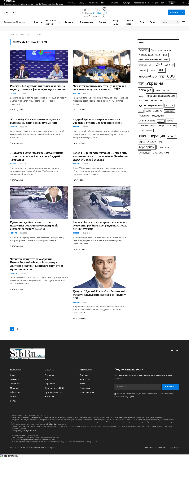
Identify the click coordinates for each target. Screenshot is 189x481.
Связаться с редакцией (124, 397)
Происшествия (87, 22)
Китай (142, 70)
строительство (147, 141)
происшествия (145, 130)
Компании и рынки (172, 3)
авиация (145, 90)
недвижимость (147, 125)
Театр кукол (116, 22)
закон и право (157, 100)
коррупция (169, 111)
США (141, 84)
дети (140, 100)
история (169, 106)
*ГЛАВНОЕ (13, 93)
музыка (160, 121)
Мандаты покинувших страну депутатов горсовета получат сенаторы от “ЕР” (99, 87)
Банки (182, 3)
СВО (171, 76)
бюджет (166, 90)
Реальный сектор (51, 22)
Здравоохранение (141, 3)
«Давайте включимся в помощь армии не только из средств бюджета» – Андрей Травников (36, 156)
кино (140, 111)
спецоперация (152, 136)
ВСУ (165, 55)
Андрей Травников (149, 55)
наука (169, 120)
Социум (82, 3)
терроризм (146, 147)
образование (167, 125)
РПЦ (162, 77)
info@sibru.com (30, 431)
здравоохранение (151, 105)
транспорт (163, 147)
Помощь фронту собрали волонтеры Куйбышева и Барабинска (33, 4)
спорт (172, 136)
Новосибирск (148, 76)
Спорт (143, 22)
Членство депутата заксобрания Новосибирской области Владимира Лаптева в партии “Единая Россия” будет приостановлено (36, 264)
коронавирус (153, 110)
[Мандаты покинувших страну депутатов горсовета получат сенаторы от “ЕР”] (101, 66)
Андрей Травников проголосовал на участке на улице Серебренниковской (97, 121)
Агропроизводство (161, 50)
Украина (154, 83)
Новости (37, 22)
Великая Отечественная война (153, 59)
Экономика (93, 3)
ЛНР (162, 70)
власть (141, 96)
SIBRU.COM (51, 424)
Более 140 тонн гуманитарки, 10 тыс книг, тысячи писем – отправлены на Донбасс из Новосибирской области (100, 156)
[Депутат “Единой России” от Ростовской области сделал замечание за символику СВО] (101, 272)
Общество (115, 3)
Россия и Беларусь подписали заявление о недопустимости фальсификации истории (38, 87)
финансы (144, 152)
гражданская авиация (161, 95)
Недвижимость (158, 3)
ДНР (159, 64)
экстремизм (161, 152)
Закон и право (129, 22)
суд (160, 142)
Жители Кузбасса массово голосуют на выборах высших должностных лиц (35, 121)
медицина (158, 115)
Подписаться (176, 12)
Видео (153, 22)
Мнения (104, 3)
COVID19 (143, 50)
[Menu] (183, 22)
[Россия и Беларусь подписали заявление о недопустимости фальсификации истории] (39, 66)
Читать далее (16, 110)
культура (144, 115)
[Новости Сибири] (94, 12)
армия (157, 90)
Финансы (71, 3)
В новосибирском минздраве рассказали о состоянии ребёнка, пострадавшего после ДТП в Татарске (100, 225)
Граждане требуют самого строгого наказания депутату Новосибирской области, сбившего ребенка (34, 225)
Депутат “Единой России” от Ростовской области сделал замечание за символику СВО (99, 295)
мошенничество (147, 121)
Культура (126, 3)
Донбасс (169, 65)
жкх (146, 100)
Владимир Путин (146, 65)
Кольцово (152, 70)
